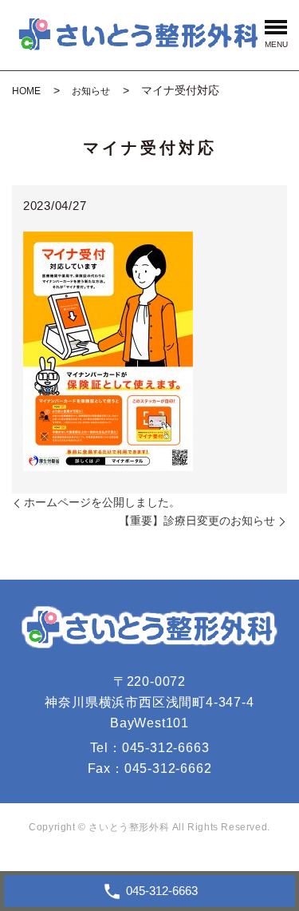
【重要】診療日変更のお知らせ (197, 520)
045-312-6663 (166, 748)
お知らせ (91, 91)
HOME (26, 91)
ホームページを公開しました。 (102, 502)
